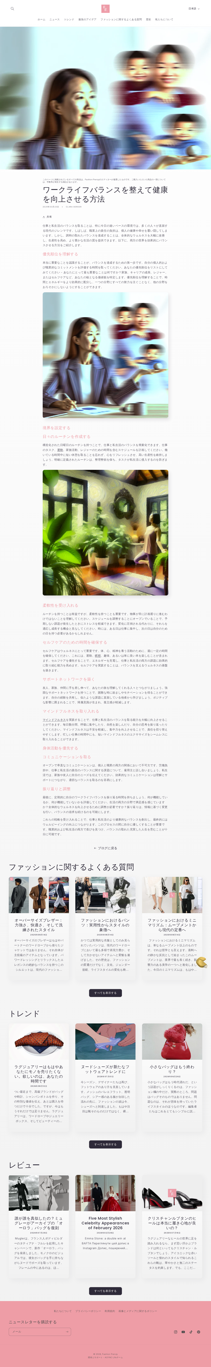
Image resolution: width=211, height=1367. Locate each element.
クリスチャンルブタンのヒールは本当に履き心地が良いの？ (172, 1223)
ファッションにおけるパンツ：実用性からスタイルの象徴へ (105, 925)
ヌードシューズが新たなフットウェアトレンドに (105, 1069)
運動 (60, 450)
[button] (12, 9)
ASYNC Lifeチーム (114, 1357)
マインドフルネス (54, 719)
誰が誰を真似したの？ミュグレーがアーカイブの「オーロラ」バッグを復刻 (39, 1223)
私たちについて (63, 1311)
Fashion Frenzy (110, 1354)
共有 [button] (49, 216)
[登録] (67, 1332)
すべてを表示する (105, 992)
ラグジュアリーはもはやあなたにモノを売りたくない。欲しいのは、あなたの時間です (38, 1074)
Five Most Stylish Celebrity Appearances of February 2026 (105, 1223)
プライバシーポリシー (88, 1311)
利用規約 (110, 1311)
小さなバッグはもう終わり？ (172, 1069)
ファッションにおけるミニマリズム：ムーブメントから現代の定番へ (172, 925)
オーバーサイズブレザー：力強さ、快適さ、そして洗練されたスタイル (39, 925)
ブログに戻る (107, 848)
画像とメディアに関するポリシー (138, 1311)
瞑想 (98, 655)
